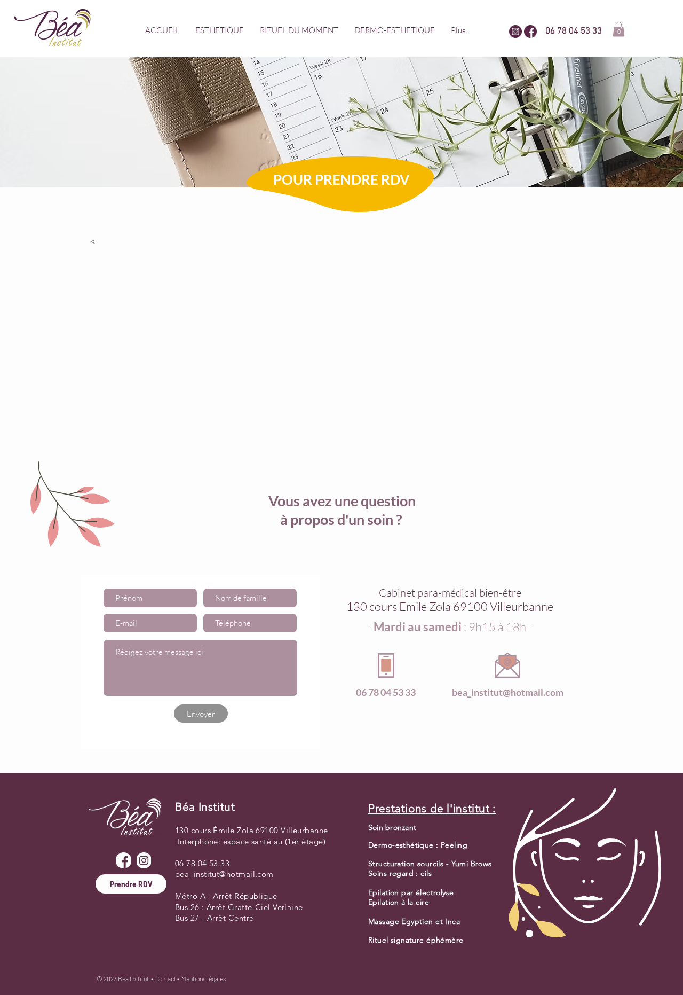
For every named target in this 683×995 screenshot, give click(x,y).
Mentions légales (203, 978)
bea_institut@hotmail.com (507, 692)
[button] (219, 30)
